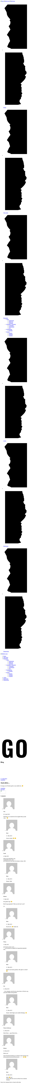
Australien (3, 779)
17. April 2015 (4, 778)
